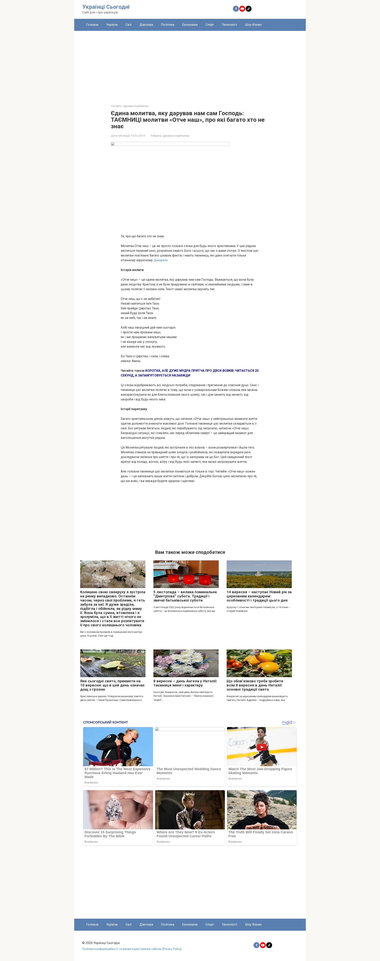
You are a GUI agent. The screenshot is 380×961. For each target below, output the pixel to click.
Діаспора (146, 25)
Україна (112, 25)
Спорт (209, 25)
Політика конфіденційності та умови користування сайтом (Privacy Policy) (132, 949)
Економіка (190, 25)
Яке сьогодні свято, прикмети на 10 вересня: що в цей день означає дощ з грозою (112, 685)
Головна (92, 25)
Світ (128, 25)
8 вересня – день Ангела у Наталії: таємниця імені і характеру (185, 683)
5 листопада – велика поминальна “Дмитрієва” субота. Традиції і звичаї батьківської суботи (185, 596)
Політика (167, 25)
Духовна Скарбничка (175, 135)
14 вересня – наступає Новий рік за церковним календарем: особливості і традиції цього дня (259, 596)
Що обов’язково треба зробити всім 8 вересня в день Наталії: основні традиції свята (255, 685)
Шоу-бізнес (253, 25)
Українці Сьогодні (106, 7)
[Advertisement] (190, 64)
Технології (229, 25)
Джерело (161, 260)
